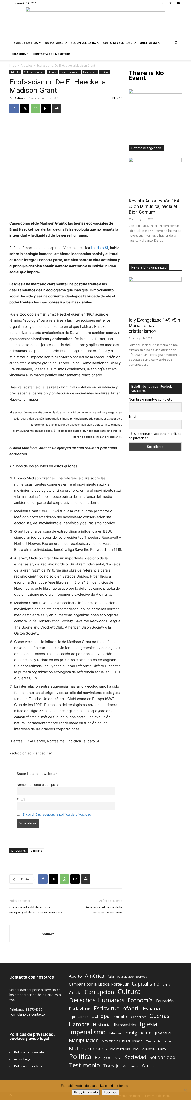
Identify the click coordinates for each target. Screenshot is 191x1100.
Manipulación (84, 1040)
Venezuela (130, 1066)
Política (105, 72)
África (149, 1065)
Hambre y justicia (24, 42)
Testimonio (84, 1065)
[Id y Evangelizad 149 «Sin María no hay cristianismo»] (155, 296)
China (166, 984)
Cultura (129, 991)
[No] (185, 1090)
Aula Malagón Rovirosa (132, 976)
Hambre (79, 1024)
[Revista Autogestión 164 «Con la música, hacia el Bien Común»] (155, 177)
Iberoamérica (125, 1025)
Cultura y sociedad (117, 42)
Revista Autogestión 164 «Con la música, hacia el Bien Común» (154, 206)
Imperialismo (90, 72)
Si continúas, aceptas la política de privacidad (56, 814)
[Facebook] (162, 3)
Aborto (75, 976)
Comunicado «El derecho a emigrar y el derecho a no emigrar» (35, 909)
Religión (103, 1057)
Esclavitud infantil (117, 1008)
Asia (111, 976)
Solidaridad (163, 1057)
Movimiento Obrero (158, 1041)
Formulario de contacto (27, 1014)
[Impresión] (56, 108)
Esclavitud (80, 1008)
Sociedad (135, 1057)
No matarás (120, 1049)
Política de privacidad (30, 1052)
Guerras (159, 1015)
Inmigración (138, 1032)
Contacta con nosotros (52, 54)
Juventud (163, 1033)
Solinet (20, 98)
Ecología (36, 850)
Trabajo (111, 1065)
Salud (118, 1058)
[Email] (46, 108)
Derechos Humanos (96, 1000)
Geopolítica (138, 1017)
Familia (120, 1016)
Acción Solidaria (83, 42)
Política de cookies (28, 1066)
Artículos (26, 65)
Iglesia (148, 1024)
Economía (140, 1000)
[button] (176, 43)
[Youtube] (178, 3)
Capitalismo (145, 983)
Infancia (115, 1033)
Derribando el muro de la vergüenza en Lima (103, 909)
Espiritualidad (78, 1017)
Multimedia (148, 42)
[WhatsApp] (35, 108)
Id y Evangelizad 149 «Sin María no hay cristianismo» (154, 325)
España (151, 1008)
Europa (101, 1015)
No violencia (144, 1049)
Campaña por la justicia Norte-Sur (99, 984)
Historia (52, 72)
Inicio (12, 65)
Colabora (18, 54)
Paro (162, 1049)
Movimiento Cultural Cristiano (122, 1041)
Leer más (110, 1092)
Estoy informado (86, 1092)
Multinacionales (88, 1048)
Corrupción (99, 991)
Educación (165, 1001)
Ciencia (75, 992)
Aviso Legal (22, 1059)
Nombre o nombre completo (38, 785)
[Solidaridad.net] (95, 22)
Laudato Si (99, 248)
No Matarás (54, 42)
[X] (170, 3)
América (94, 975)
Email (21, 799)
